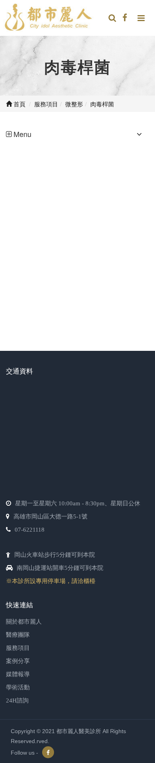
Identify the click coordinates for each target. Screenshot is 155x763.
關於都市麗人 (24, 621)
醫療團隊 (18, 635)
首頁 (18, 104)
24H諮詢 (17, 700)
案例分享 (18, 661)
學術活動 (18, 687)
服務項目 (18, 648)
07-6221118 (30, 529)
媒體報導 (18, 674)
